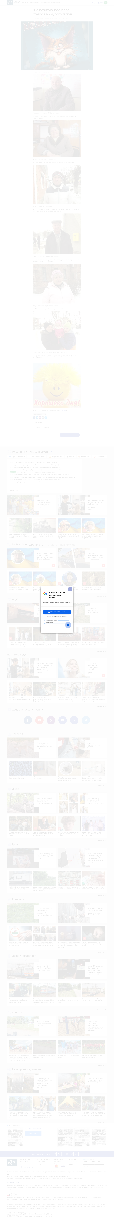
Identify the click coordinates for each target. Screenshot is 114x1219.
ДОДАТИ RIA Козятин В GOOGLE (57, 612)
